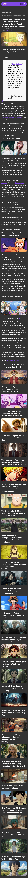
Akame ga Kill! (19, 183)
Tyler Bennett (9, 30)
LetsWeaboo (4, 12)
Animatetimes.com (13, 360)
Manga (14, 9)
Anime (8, 9)
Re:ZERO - (21, 319)
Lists (19, 9)
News (3, 9)
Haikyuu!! (4, 183)
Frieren (24, 9)
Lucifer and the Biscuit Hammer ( (11, 117)
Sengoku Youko (17, 64)
